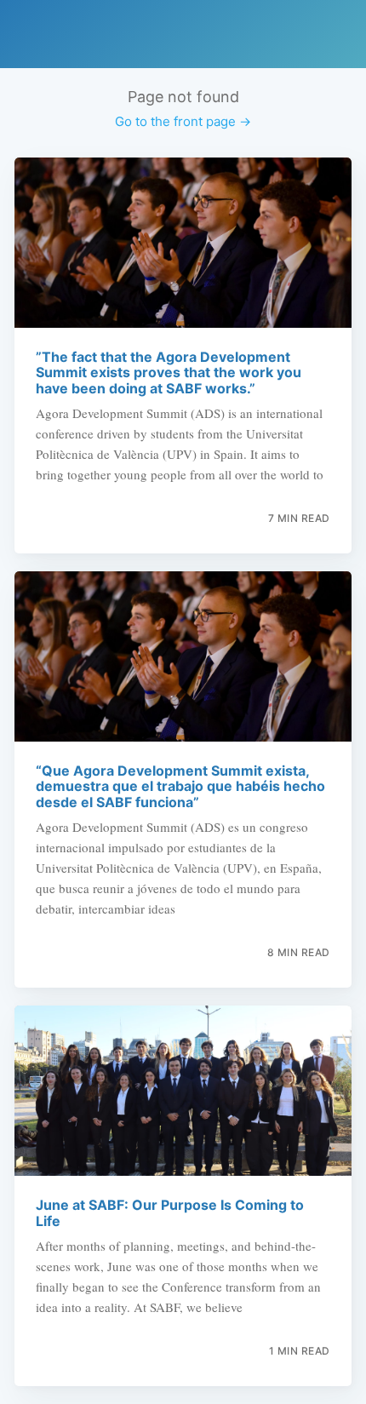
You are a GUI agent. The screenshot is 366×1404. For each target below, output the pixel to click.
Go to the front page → (183, 121)
